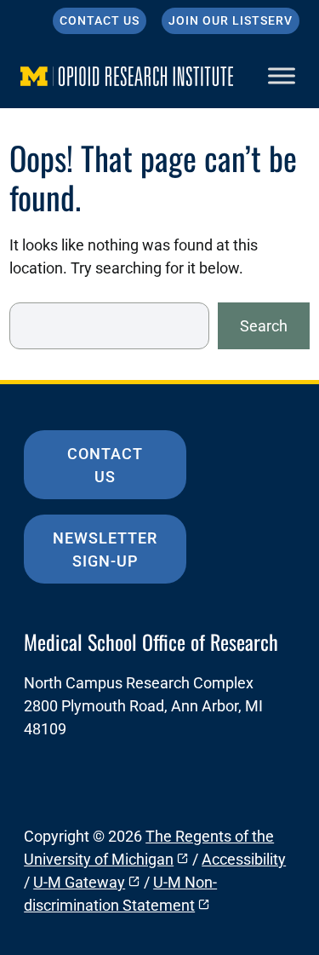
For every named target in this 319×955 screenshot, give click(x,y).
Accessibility (244, 859)
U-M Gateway (79, 882)
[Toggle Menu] (281, 75)
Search (264, 326)
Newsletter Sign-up (105, 549)
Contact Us (100, 20)
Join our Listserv (230, 20)
